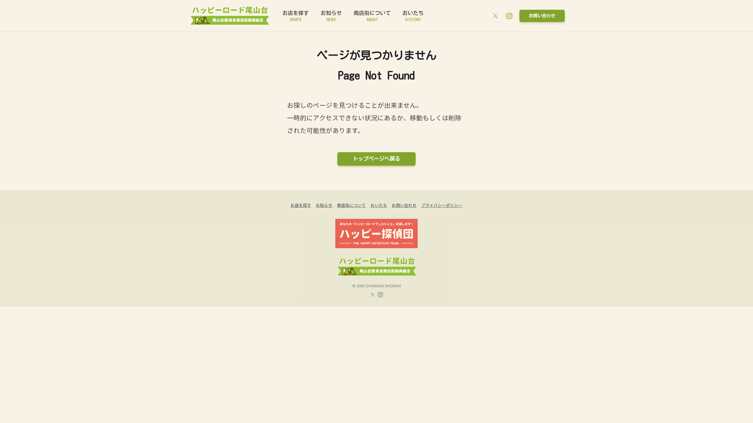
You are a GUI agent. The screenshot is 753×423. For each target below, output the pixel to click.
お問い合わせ (542, 16)
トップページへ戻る (376, 158)
